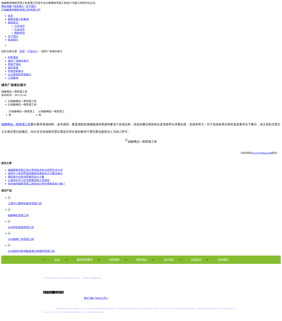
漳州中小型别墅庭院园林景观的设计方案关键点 (35, 173)
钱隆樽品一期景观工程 (16, 124)
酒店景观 (13, 67)
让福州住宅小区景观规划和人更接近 (29, 180)
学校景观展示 (16, 71)
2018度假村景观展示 (19, 74)
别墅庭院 (13, 57)
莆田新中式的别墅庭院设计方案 (26, 176)
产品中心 (33, 51)
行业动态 (19, 29)
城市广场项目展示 (18, 60)
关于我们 (31, 6)
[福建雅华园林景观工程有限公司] (20, 9)
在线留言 (196, 259)
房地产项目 (14, 64)
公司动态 (19, 26)
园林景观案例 (84, 259)
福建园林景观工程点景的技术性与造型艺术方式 (35, 170)
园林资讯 (19, 32)
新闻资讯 (13, 22)
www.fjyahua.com (261, 152)
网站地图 (6, 6)
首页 (10, 15)
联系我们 (19, 6)
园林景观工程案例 (18, 19)
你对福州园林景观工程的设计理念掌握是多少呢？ (36, 183)
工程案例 (13, 78)
